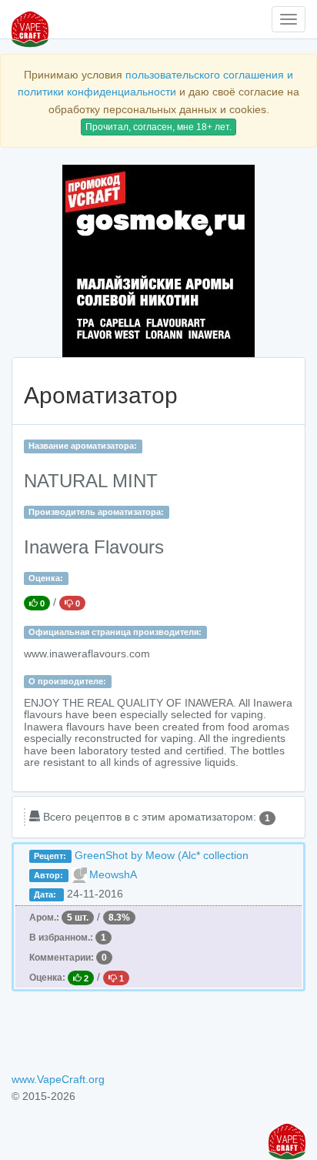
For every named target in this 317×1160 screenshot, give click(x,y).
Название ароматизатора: (82, 445)
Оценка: (45, 578)
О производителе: (67, 681)
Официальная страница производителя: (115, 632)
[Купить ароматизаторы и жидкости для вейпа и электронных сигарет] (158, 261)
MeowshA (113, 874)
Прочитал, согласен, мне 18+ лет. (158, 127)
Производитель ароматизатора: (96, 511)
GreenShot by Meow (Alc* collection (162, 855)
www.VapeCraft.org (58, 1079)
